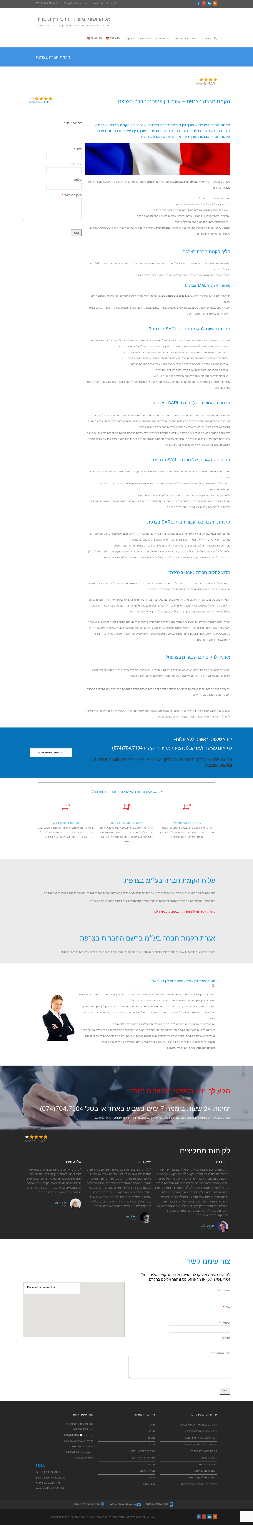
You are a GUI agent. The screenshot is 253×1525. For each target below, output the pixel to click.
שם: (78, 149)
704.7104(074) (61, 1108)
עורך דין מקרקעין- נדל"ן (143, 1451)
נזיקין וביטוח (149, 1484)
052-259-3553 (80, 1429)
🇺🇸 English (94, 38)
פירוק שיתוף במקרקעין (143, 1457)
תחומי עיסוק (162, 38)
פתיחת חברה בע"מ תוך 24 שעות (200, 1444)
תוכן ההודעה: (72, 195)
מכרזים (151, 1477)
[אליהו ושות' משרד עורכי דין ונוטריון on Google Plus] (204, 3)
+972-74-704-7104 (45, 3)
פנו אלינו (198, 901)
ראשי (208, 38)
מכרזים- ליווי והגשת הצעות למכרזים (199, 1484)
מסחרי (151, 1431)
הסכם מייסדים (209, 1457)
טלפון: (77, 179)
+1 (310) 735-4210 (50, 1472)
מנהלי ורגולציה (147, 1470)
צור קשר (129, 38)
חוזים (152, 1424)
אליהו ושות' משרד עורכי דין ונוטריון (73, 19)
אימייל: (76, 164)
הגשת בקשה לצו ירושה (205, 1470)
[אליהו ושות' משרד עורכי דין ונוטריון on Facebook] (199, 3)
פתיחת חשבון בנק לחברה (204, 1451)
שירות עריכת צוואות (207, 1464)
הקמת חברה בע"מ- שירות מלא (201, 1437)
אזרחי (152, 1444)
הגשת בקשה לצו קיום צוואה (203, 1477)
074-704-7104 (81, 1424)
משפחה (151, 1464)
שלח (76, 233)
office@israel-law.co (73, 3)
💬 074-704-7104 (73, 1435)
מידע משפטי (145, 38)
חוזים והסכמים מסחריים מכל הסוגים (198, 1424)
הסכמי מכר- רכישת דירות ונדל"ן (201, 1431)
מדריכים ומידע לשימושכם (187, 38)
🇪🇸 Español (113, 38)
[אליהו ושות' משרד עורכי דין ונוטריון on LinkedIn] (209, 3)
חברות (151, 1437)
